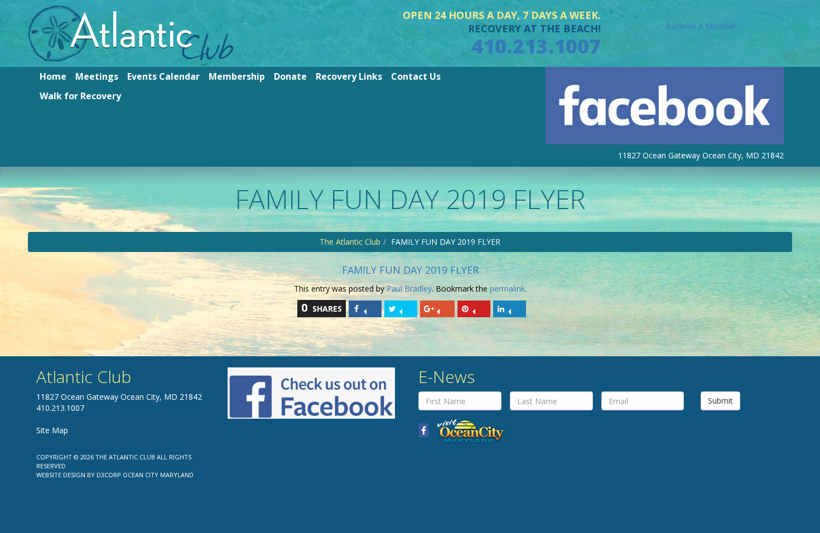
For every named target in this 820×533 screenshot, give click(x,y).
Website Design (60, 475)
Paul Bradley (409, 288)
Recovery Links (349, 76)
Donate (290, 76)
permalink (507, 288)
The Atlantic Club (350, 241)
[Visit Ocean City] (467, 430)
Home (53, 76)
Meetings (96, 76)
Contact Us (416, 76)
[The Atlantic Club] (131, 32)
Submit (720, 400)
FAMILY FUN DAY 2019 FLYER (410, 270)
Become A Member (700, 26)
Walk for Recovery (80, 96)
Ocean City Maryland (158, 475)
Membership (237, 76)
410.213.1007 (536, 46)
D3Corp (109, 475)
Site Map (52, 430)
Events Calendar (163, 76)
